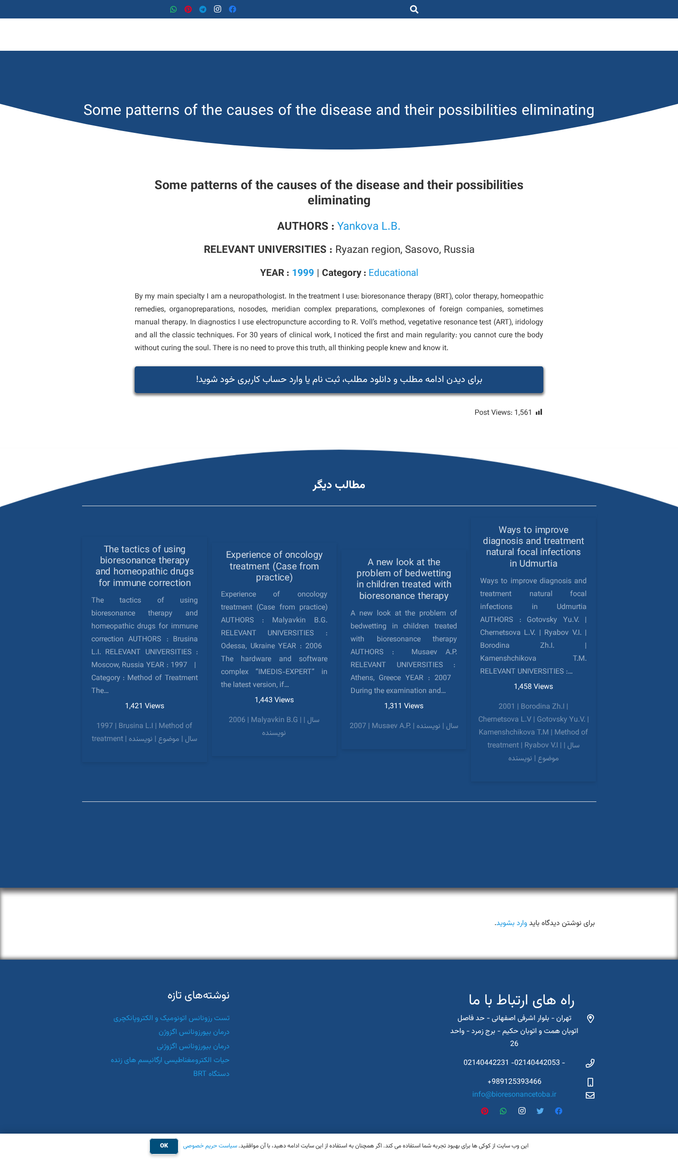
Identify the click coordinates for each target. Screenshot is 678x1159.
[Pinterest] (188, 9)
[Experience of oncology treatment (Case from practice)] (274, 650)
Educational (393, 273)
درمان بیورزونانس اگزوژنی (193, 1046)
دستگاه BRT (211, 1074)
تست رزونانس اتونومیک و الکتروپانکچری (171, 1018)
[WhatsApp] (173, 9)
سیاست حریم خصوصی (210, 1146)
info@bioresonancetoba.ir (514, 1095)
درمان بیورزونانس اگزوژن (194, 1032)
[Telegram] (203, 9)
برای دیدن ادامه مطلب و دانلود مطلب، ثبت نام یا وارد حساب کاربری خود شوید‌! (339, 379)
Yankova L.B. (369, 227)
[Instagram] (217, 9)
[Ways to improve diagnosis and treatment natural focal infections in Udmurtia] (533, 650)
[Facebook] (232, 9)
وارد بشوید (511, 923)
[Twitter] (540, 1111)
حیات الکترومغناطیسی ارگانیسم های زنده (170, 1060)
